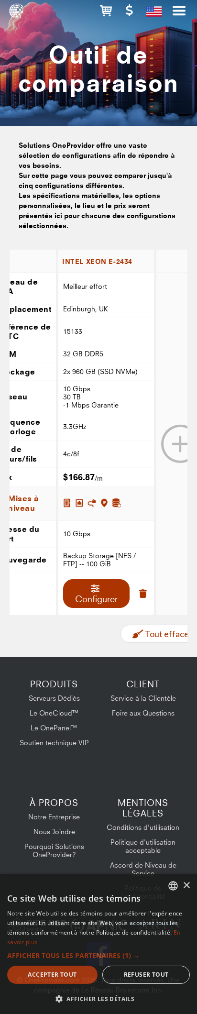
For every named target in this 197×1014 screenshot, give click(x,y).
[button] (106, 10)
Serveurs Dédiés (54, 698)
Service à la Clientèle (143, 698)
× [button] (186, 885)
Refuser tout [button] (146, 974)
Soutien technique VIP (54, 742)
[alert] (98, 944)
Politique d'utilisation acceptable (142, 846)
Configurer (96, 599)
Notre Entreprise (54, 817)
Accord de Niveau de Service (143, 869)
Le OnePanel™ (54, 728)
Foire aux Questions (143, 713)
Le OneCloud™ (54, 713)
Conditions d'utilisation (143, 827)
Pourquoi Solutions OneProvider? (54, 850)
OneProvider (15, 14)
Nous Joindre (54, 831)
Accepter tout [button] (52, 974)
